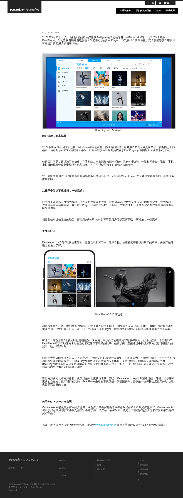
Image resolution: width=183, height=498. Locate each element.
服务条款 (144, 469)
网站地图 (144, 473)
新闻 (158, 10)
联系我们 (12, 467)
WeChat (62, 468)
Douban (62, 475)
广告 (142, 460)
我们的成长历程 (143, 10)
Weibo (62, 460)
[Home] (24, 7)
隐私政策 (144, 464)
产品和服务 (125, 10)
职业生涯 (170, 10)
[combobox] (150, 3)
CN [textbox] (152, 3)
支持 (22, 467)
